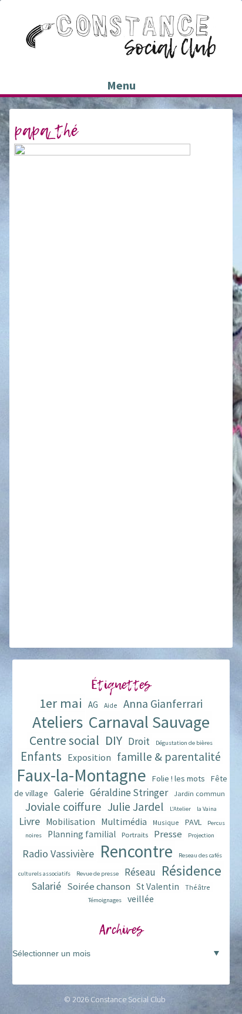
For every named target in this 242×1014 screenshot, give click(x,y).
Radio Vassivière (58, 853)
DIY (113, 740)
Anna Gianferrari (163, 704)
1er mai (60, 703)
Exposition (89, 757)
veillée (140, 898)
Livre (29, 821)
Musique (166, 822)
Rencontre (136, 851)
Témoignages (105, 900)
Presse (168, 834)
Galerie (69, 792)
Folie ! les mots (178, 778)
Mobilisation (70, 821)
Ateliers (57, 722)
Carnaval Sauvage (149, 722)
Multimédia (124, 821)
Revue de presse (97, 873)
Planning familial (82, 834)
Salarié (46, 886)
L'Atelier (180, 809)
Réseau (140, 872)
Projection (201, 835)
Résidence (191, 870)
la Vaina (207, 809)
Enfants (41, 756)
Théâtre (197, 887)
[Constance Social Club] (121, 53)
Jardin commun (199, 793)
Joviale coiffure (63, 806)
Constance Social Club (128, 999)
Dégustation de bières (184, 743)
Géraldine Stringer (129, 792)
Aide (110, 705)
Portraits (135, 834)
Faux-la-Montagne (81, 775)
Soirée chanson (98, 886)
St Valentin (157, 886)
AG (93, 704)
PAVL (193, 822)
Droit (139, 741)
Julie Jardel (135, 806)
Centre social (64, 740)
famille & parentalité (169, 756)
